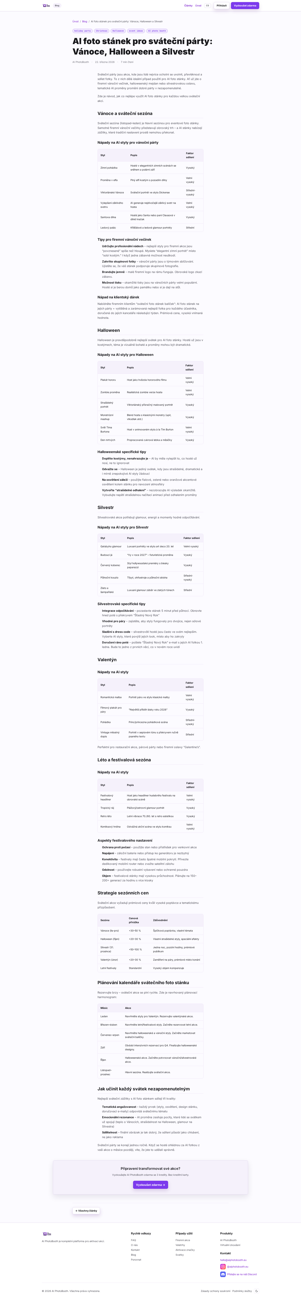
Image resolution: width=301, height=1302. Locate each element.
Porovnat (136, 1259)
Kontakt (135, 1249)
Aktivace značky (185, 1249)
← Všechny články (86, 1210)
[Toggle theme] (256, 1291)
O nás (134, 1244)
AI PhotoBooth (228, 1240)
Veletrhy (180, 1244)
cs (207, 5)
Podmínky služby (242, 1290)
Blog (84, 21)
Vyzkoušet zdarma (245, 5)
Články (188, 5)
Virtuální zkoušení (230, 1244)
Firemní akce (183, 1240)
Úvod (198, 5)
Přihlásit (222, 5)
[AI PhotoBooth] (83, 1234)
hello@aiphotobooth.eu (233, 1259)
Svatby (180, 1254)
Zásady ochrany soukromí (215, 1290)
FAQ (133, 1240)
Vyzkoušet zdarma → (150, 1185)
